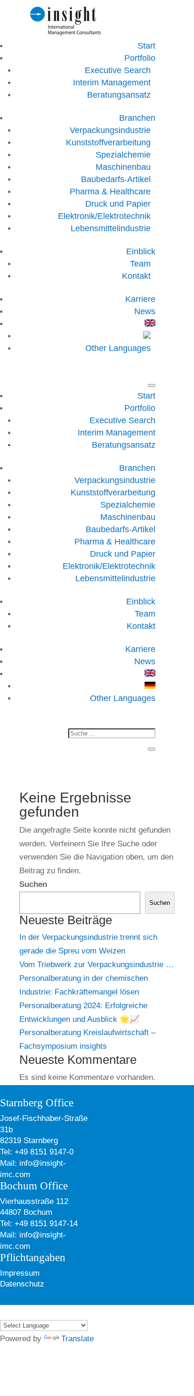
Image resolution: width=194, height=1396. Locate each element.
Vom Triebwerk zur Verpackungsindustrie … (96, 964)
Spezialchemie (123, 154)
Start (146, 45)
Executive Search (118, 70)
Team (140, 263)
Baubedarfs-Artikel (116, 179)
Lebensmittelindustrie (111, 228)
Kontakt (136, 276)
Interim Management (112, 82)
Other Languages (118, 348)
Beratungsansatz (119, 95)
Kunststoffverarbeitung (108, 142)
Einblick (140, 251)
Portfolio (139, 58)
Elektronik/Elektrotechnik (104, 216)
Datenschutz (22, 1283)
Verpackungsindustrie (110, 130)
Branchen (137, 118)
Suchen (33, 884)
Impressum (20, 1273)
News (144, 311)
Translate (77, 1338)
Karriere (140, 299)
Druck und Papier (118, 204)
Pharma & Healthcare (110, 191)
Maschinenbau (123, 167)
